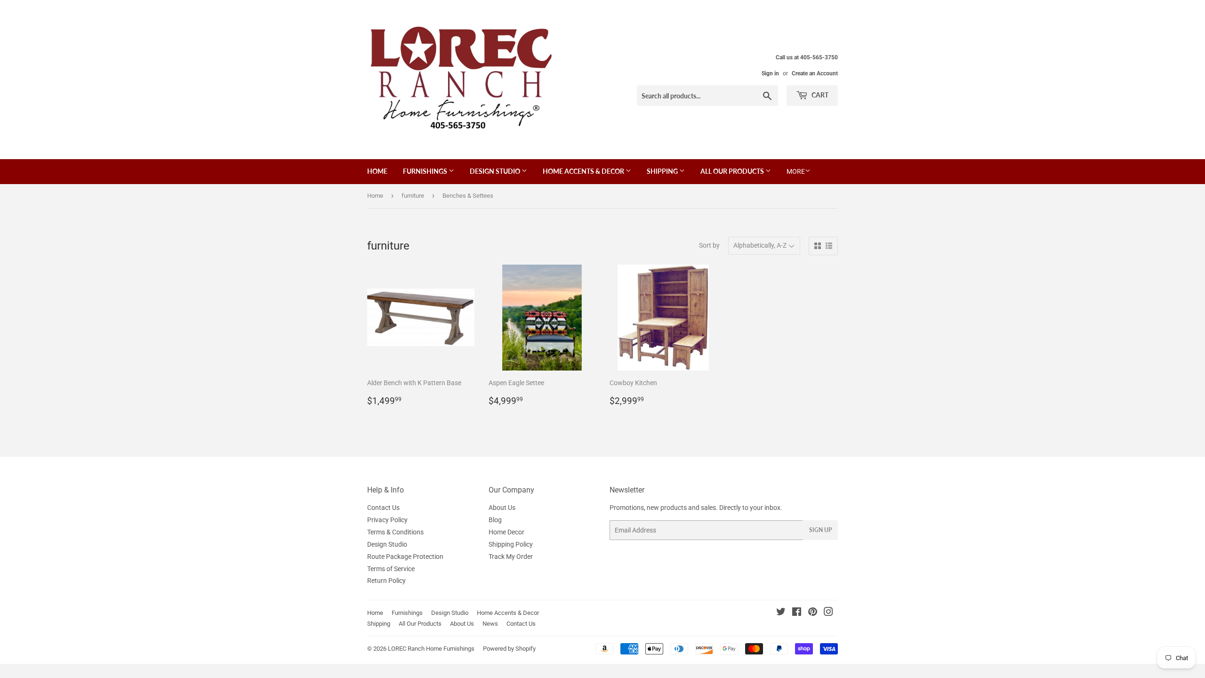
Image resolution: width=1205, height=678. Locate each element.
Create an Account (815, 73)
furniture (413, 195)
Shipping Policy (511, 544)
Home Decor (506, 532)
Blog (495, 520)
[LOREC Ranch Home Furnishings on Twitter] (781, 613)
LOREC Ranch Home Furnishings (431, 648)
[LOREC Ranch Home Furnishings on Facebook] (797, 613)
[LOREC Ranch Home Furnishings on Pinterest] (813, 613)
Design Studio (496, 171)
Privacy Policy (387, 520)
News (490, 623)
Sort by (709, 245)
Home (377, 171)
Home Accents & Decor (584, 171)
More (796, 171)
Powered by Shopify (509, 648)
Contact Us (383, 507)
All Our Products (732, 171)
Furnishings (426, 171)
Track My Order (511, 556)
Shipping (663, 171)
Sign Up (820, 529)
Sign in (770, 73)
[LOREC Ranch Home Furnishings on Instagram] (828, 613)
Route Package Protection (405, 556)
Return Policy (386, 580)
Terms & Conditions (395, 532)
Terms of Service (391, 569)
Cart (819, 95)
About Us (502, 507)
